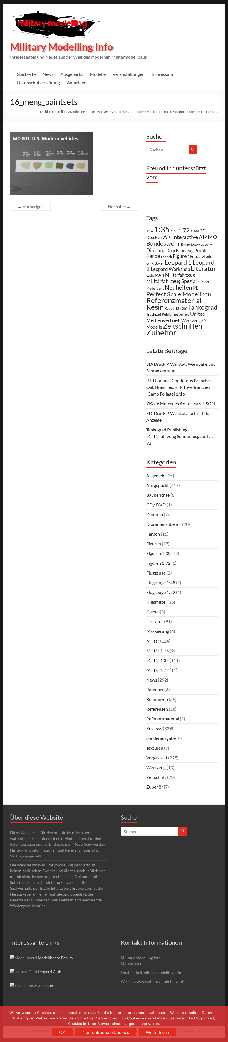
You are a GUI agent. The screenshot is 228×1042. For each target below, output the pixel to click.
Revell (169, 308)
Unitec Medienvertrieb (175, 317)
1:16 (149, 231)
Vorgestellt (156, 757)
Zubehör (161, 332)
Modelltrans (155, 288)
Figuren (181, 256)
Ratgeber (155, 689)
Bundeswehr (163, 243)
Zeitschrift (156, 777)
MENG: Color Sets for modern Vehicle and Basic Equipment (146, 112)
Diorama (155, 250)
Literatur (203, 268)
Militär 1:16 (157, 650)
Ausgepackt (71, 74)
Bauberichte (158, 495)
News (48, 74)
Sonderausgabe (161, 738)
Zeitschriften (182, 326)
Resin (155, 307)
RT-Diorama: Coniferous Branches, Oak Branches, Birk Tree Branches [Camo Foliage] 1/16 (179, 387)
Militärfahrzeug (180, 274)
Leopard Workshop (170, 269)
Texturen (154, 747)
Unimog (184, 314)
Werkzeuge (192, 320)
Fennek (166, 256)
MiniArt (203, 281)
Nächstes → (119, 206)
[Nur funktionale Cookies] (221, 1024)
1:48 (174, 231)
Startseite (26, 74)
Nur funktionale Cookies (105, 1032)
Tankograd (202, 307)
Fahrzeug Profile (191, 250)
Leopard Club (49, 971)
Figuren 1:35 (158, 553)
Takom (181, 307)
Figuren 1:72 (158, 563)
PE (196, 288)
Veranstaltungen (129, 74)
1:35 (162, 229)
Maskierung (157, 631)
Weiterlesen (157, 1032)
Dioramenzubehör (163, 524)
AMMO (208, 236)
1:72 (184, 230)
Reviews (154, 728)
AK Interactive (180, 236)
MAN (159, 275)
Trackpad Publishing (162, 314)
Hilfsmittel (156, 602)
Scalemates (44, 985)
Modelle (98, 74)
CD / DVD (156, 504)
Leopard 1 (178, 262)
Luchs (150, 275)
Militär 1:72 (157, 670)
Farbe (153, 256)
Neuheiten (178, 287)
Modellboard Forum (55, 957)
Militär (152, 640)
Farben (153, 533)
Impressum (162, 74)
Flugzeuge (156, 572)
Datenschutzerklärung (38, 82)
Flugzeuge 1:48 (160, 582)
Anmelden (76, 82)
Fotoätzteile (201, 256)
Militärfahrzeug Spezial (171, 281)
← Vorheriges (30, 206)
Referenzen (157, 699)
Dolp (170, 250)
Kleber (152, 611)
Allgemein (155, 475)
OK (62, 1032)
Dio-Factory (201, 244)
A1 (160, 238)
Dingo (185, 244)
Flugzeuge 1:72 (160, 592)
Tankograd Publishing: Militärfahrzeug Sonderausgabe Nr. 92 (179, 436)
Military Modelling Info (61, 47)
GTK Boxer (155, 263)
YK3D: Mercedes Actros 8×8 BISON (180, 403)
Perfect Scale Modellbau (178, 294)
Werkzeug (156, 767)
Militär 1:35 (157, 660)
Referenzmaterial (174, 300)
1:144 (194, 231)
